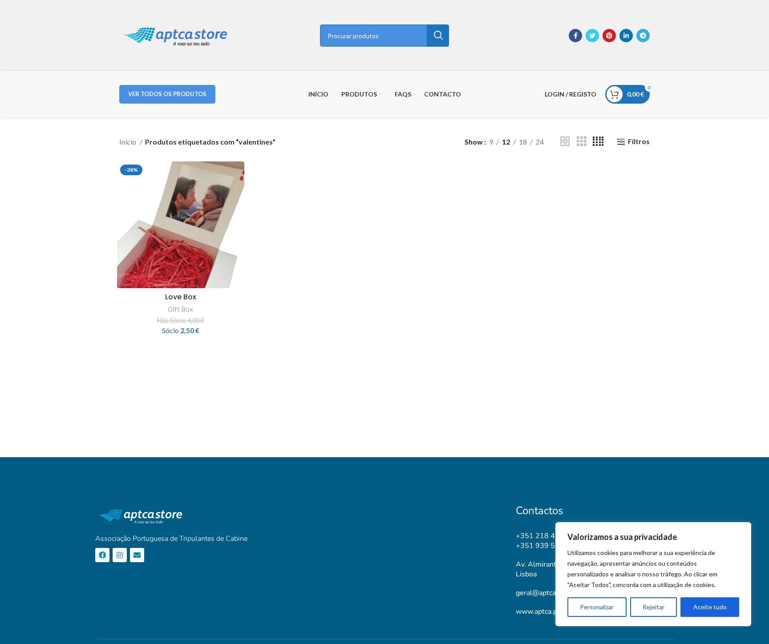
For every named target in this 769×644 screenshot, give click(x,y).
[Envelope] (137, 555)
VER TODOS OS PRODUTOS (167, 93)
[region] (653, 574)
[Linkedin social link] (626, 35)
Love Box (180, 297)
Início (128, 141)
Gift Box (180, 309)
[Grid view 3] (582, 141)
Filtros (639, 141)
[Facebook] (102, 555)
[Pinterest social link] (609, 35)
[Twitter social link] (592, 35)
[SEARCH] (438, 35)
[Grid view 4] (598, 141)
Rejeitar (653, 607)
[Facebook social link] (575, 35)
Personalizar (597, 607)
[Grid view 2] (565, 141)
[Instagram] (120, 555)
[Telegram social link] (643, 35)
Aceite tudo (710, 607)
